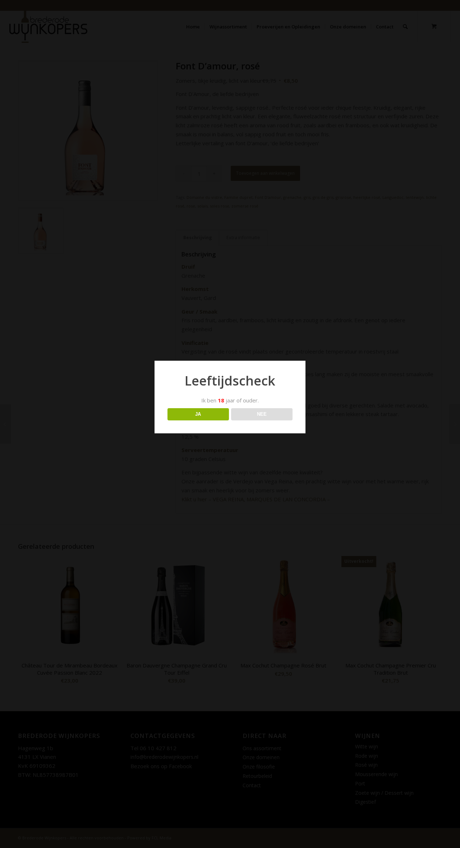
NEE (262, 414)
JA (198, 414)
